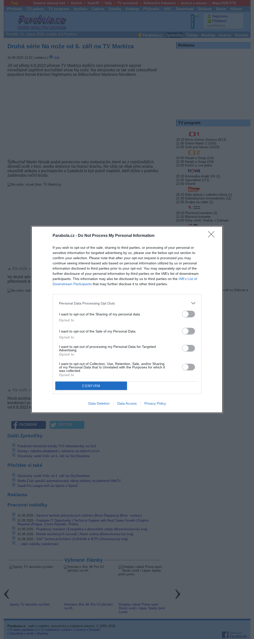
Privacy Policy (155, 403)
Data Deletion (99, 403)
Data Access (127, 403)
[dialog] (127, 319)
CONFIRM (91, 386)
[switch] (188, 314)
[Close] (213, 236)
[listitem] (127, 303)
